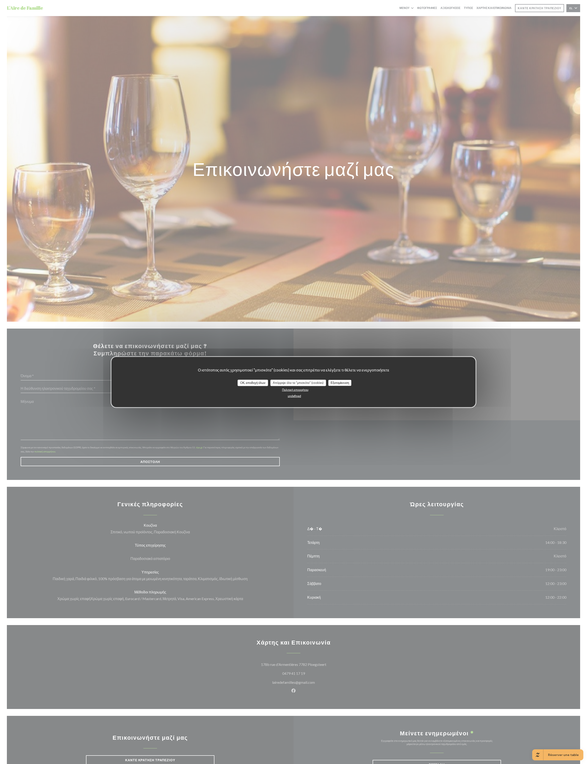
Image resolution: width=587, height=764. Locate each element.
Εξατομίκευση (340, 383)
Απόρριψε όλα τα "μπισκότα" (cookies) (298, 383)
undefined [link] (294, 396)
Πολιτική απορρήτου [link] (295, 389)
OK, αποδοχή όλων (253, 383)
